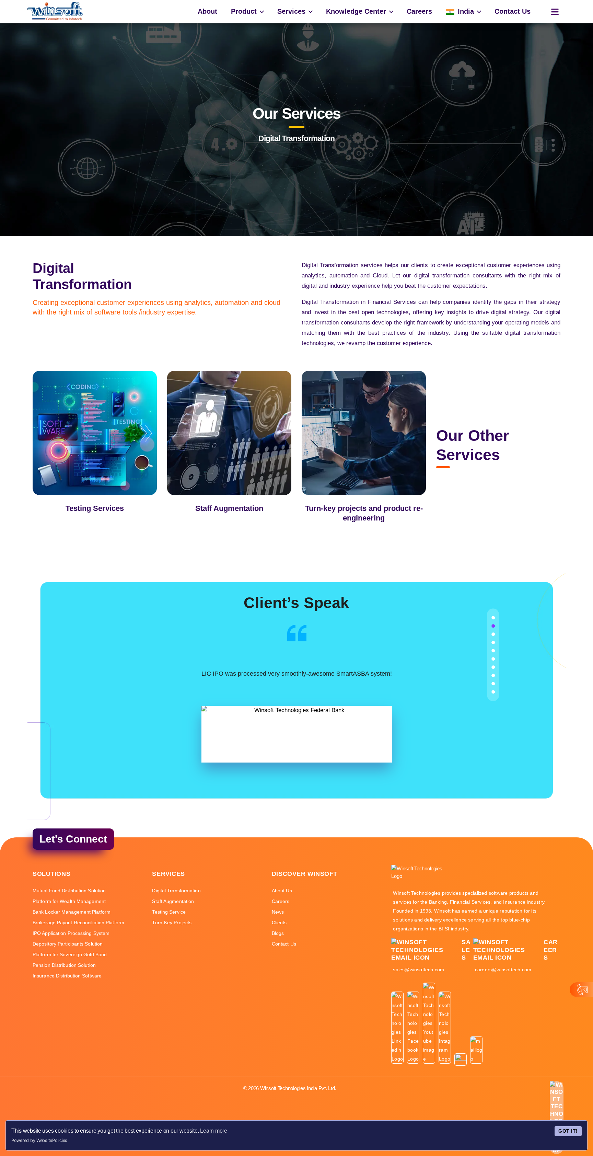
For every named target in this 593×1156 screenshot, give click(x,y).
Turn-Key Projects (171, 922)
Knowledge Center (356, 11)
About (207, 11)
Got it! (568, 1131)
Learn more (213, 1131)
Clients (279, 922)
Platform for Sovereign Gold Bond (70, 954)
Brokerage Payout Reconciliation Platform (78, 922)
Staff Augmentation (229, 508)
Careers (419, 11)
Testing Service (169, 912)
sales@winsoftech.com (418, 969)
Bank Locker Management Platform (72, 912)
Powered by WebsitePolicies (39, 1140)
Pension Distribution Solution (64, 965)
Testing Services (95, 508)
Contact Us (513, 11)
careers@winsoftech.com (503, 969)
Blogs (278, 933)
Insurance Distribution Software (67, 975)
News (278, 912)
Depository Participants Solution (68, 944)
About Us (282, 890)
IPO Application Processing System (71, 933)
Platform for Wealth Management (69, 901)
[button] (493, 618)
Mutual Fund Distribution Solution (69, 890)
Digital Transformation (176, 890)
